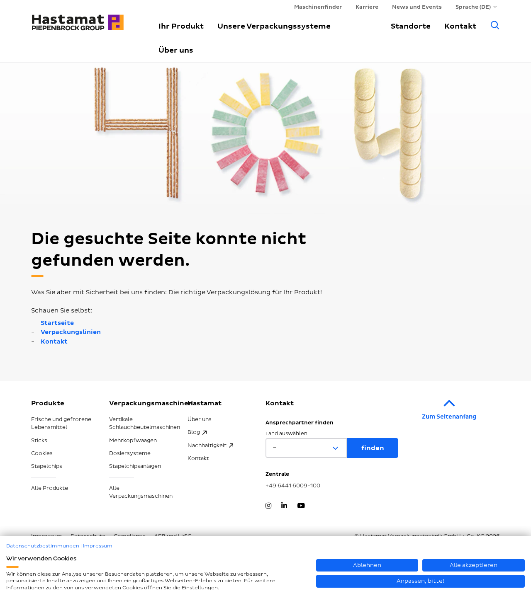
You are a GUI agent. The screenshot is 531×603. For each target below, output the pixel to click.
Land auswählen (286, 434)
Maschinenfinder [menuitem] (318, 7)
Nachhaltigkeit (207, 445)
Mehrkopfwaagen (133, 440)
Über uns (175, 50)
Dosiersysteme (130, 453)
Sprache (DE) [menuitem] (473, 7)
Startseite (57, 323)
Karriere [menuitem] (367, 7)
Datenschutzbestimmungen (42, 546)
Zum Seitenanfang (449, 416)
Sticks (39, 440)
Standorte (411, 26)
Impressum (97, 546)
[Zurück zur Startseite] (85, 18)
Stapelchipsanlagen (135, 466)
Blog (194, 432)
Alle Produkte (49, 488)
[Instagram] (268, 506)
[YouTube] (301, 506)
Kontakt (460, 26)
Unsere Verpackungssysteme (274, 26)
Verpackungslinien (71, 332)
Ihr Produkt (181, 26)
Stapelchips (46, 466)
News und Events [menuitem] (417, 7)
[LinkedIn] (284, 506)
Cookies (42, 453)
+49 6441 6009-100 (293, 485)
